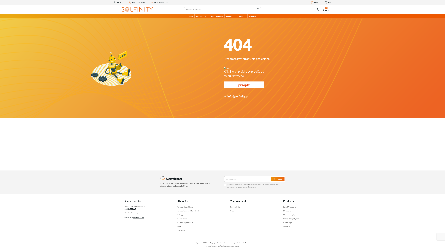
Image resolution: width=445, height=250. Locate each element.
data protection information (270, 185)
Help (316, 2)
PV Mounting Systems (291, 215)
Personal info (235, 207)
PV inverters (287, 211)
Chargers (286, 227)
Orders (232, 211)
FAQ (329, 2)
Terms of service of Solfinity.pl (188, 211)
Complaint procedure (185, 223)
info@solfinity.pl (237, 96)
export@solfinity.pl (161, 2)
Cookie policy (182, 219)
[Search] (258, 9)
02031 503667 (130, 209)
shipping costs (214, 243)
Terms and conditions (185, 207)
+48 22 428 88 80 (138, 2)
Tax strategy (181, 230)
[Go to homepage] (139, 9)
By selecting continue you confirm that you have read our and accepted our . (253, 186)
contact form (138, 218)
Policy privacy (182, 215)
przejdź (244, 85)
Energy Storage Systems (291, 219)
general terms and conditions (246, 187)
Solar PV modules (289, 207)
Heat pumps (287, 223)
